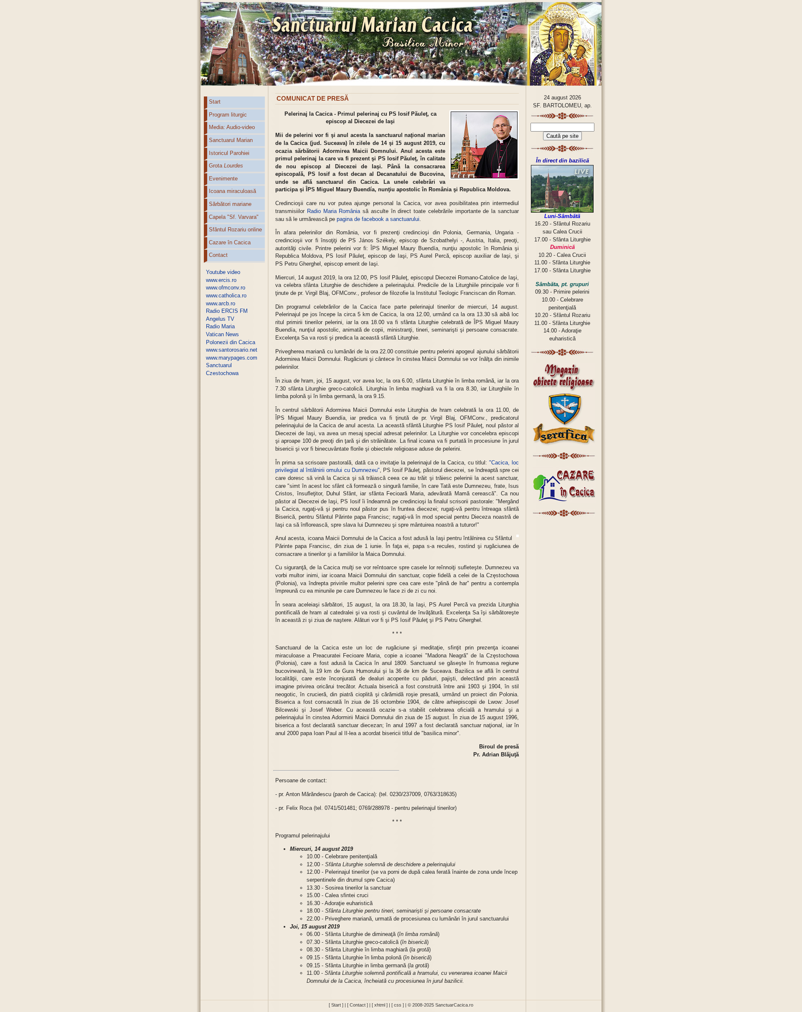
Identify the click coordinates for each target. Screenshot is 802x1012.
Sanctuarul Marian (231, 140)
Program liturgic (228, 115)
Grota (226, 165)
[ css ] (397, 1004)
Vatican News (222, 334)
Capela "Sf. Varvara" (234, 217)
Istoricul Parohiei (229, 153)
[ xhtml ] (380, 1004)
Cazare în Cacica (230, 242)
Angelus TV (220, 319)
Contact (218, 255)
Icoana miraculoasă (232, 191)
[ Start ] (336, 1004)
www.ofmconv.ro (225, 287)
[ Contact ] (357, 1004)
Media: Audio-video (232, 127)
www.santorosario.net (231, 350)
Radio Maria (220, 326)
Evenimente (223, 178)
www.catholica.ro (226, 295)
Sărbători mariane (230, 204)
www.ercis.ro (221, 280)
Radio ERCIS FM (227, 311)
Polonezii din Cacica (230, 342)
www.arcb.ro (220, 303)
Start (215, 102)
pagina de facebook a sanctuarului (378, 219)
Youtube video (223, 272)
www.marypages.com (231, 358)
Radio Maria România (333, 211)
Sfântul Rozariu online (235, 229)
